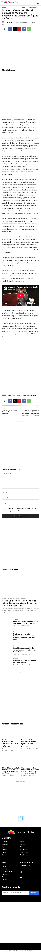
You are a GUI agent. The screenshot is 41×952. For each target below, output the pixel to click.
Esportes (15, 658)
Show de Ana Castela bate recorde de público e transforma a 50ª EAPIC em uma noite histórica (30, 770)
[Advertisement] (20, 96)
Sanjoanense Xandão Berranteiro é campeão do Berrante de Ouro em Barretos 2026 (25, 637)
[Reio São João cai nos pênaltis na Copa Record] (7, 663)
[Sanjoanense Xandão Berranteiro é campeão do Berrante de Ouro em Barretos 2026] (7, 636)
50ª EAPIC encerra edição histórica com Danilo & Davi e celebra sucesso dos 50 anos (11, 770)
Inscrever (34, 893)
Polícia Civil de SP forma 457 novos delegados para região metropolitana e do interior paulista (20, 603)
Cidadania (16, 632)
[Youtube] (21, 877)
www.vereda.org (10, 334)
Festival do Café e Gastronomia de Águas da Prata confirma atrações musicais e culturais (29, 743)
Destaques (24, 775)
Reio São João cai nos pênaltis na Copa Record (25, 662)
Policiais (15, 619)
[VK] (24, 29)
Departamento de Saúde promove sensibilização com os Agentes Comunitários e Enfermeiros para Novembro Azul (30, 413)
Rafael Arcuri (10, 22)
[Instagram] (21, 872)
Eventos (4, 7)
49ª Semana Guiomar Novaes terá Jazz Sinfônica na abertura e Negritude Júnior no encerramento (10, 743)
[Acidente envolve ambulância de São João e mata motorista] (7, 623)
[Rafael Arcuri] (3, 22)
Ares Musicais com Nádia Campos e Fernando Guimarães (9, 411)
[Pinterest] (19, 29)
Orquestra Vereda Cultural (29, 395)
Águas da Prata (11, 395)
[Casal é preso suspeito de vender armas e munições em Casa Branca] (7, 650)
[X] (15, 29)
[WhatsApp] (29, 29)
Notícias (4, 598)
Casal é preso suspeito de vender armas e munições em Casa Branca (24, 650)
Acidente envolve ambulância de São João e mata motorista (26, 622)
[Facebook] (10, 29)
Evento (19, 395)
